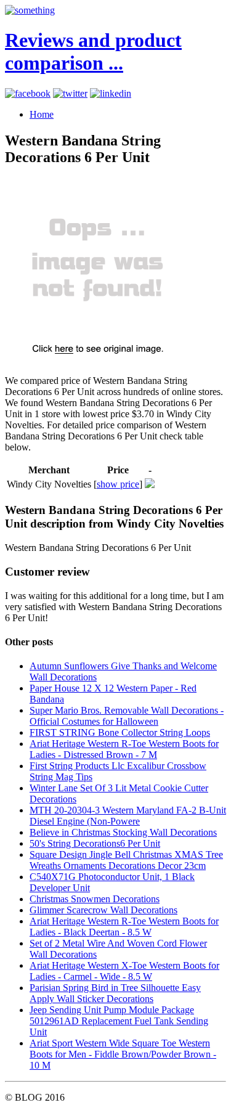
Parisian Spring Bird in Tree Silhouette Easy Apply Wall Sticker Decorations (115, 993)
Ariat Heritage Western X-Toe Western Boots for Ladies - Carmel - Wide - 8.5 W (124, 971)
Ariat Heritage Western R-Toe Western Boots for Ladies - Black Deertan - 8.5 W (124, 926)
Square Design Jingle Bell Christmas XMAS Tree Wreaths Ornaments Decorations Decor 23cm (126, 860)
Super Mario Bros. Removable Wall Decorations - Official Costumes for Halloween (127, 716)
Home (42, 114)
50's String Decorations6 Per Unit (95, 843)
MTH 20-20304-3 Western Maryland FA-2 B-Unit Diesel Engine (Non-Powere (128, 815)
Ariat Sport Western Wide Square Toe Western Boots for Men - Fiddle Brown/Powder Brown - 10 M (123, 1054)
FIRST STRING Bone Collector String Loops (120, 732)
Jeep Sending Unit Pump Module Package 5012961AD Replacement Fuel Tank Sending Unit (119, 1021)
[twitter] (70, 93)
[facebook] (28, 93)
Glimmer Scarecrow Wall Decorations (103, 910)
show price (118, 484)
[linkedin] (110, 93)
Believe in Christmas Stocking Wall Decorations (123, 832)
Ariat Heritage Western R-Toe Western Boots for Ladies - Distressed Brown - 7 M (124, 749)
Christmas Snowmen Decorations (95, 899)
